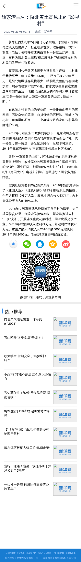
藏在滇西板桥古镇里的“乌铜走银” (27, 448)
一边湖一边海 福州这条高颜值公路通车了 (26, 486)
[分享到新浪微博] (66, 244)
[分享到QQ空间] (53, 244)
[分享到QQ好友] (40, 244)
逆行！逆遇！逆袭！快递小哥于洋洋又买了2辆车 (27, 468)
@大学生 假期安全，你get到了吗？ (25, 358)
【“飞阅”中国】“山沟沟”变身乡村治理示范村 (26, 431)
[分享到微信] (27, 244)
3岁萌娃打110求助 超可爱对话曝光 (27, 413)
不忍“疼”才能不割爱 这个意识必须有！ (27, 376)
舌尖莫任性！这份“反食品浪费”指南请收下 (27, 394)
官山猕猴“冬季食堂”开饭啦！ (24, 337)
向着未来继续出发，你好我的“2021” (23, 321)
